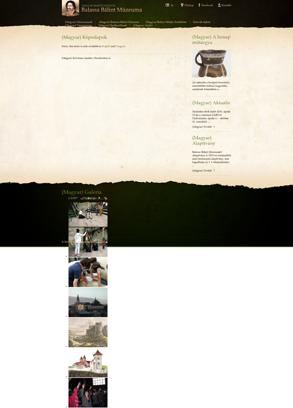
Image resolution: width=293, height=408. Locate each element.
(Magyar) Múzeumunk (78, 22)
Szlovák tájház (201, 22)
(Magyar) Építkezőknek (112, 25)
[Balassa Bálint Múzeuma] (102, 8)
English (106, 46)
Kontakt (226, 5)
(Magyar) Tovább (202, 126)
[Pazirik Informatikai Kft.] (225, 242)
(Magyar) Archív (143, 25)
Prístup (189, 5)
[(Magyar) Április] (211, 63)
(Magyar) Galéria (82, 192)
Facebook (207, 5)
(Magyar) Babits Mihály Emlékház (166, 22)
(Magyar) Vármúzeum (78, 25)
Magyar (120, 46)
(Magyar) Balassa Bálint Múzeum (119, 22)
